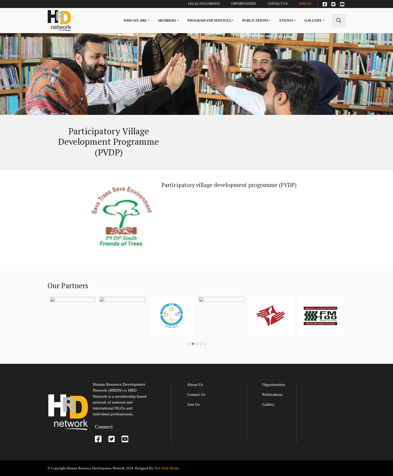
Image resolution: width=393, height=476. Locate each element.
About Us (195, 385)
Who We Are (135, 20)
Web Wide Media (166, 468)
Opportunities (243, 3)
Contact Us (278, 3)
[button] (188, 344)
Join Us (305, 3)
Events (286, 20)
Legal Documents (204, 3)
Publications (255, 20)
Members (167, 20)
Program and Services (209, 20)
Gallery (313, 20)
